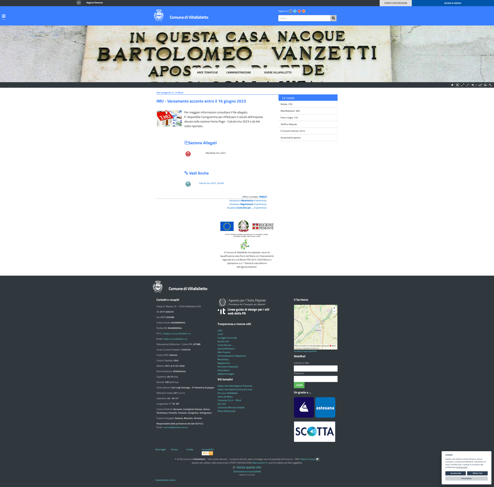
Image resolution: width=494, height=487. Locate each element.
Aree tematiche (207, 72)
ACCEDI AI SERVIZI (452, 3)
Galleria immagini (226, 374)
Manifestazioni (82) (290, 111)
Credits (189, 449)
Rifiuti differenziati (227, 411)
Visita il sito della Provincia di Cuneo (235, 389)
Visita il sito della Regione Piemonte (235, 386)
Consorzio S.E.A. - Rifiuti (229, 400)
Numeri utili (223, 341)
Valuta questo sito (248, 467)
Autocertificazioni (226, 348)
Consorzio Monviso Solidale (231, 407)
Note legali (160, 449)
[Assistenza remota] (317, 459)
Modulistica (223, 359)
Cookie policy (462, 467)
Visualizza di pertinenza (246, 207)
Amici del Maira (225, 396)
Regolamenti (224, 363)
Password (299, 373)
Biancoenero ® (260, 462)
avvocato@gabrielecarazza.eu (175, 427)
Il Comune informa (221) (292, 131)
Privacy (174, 449)
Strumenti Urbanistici (228, 366)
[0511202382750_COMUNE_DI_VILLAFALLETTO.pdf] (188, 153)
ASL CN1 (222, 404)
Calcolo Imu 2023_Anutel (211, 183)
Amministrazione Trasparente (232, 356)
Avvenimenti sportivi (290, 137)
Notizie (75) (286, 104)
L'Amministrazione (245, 84)
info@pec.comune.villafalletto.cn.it (177, 333)
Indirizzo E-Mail (301, 363)
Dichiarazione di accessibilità (247, 471)
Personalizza (466, 478)
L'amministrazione (238, 72)
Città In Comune (308, 459)
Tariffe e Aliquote (288, 124)
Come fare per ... (225, 345)
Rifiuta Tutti (477, 473)
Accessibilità (208, 449)
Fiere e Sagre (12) (289, 117)
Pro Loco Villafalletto (228, 393)
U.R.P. (220, 334)
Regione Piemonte (94, 2)
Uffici (220, 330)
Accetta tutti (456, 473)
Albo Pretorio (224, 352)
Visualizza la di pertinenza (247, 200)
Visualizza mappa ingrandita (305, 351)
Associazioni (224, 370)
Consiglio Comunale (227, 338)
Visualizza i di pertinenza (247, 204)
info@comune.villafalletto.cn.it (175, 338)
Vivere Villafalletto (278, 72)
